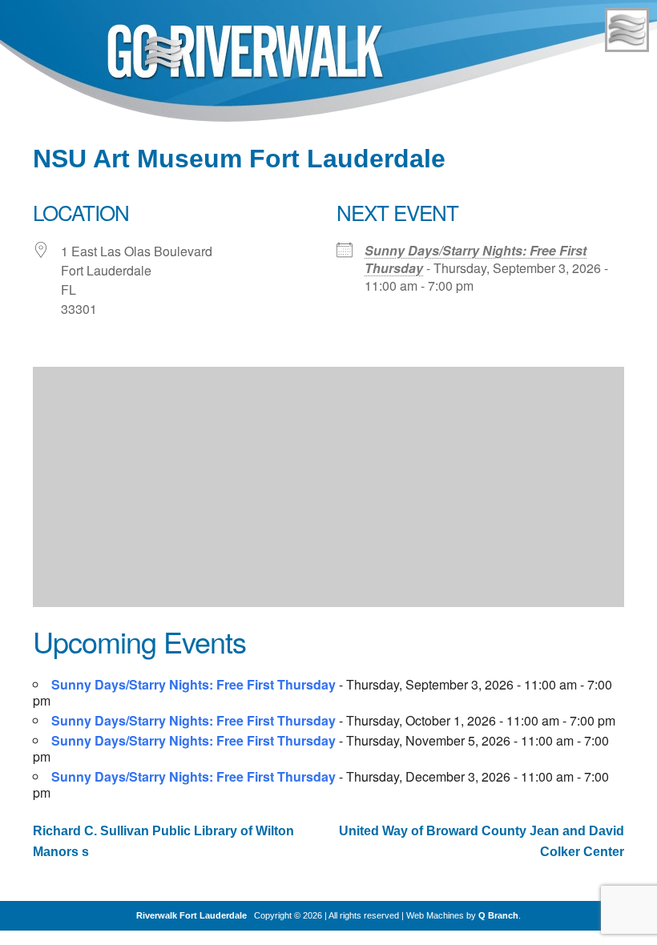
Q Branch (498, 915)
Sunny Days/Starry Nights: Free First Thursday (475, 259)
